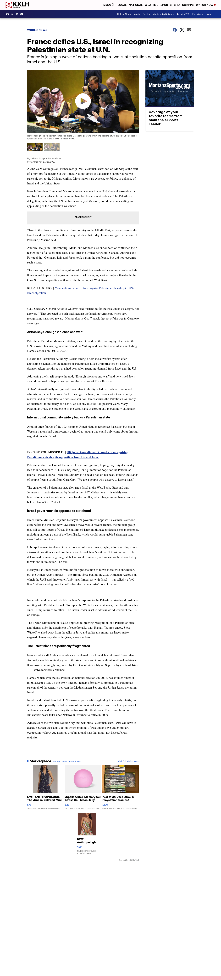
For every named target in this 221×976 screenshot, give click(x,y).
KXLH (18, 14)
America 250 (183, 14)
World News (37, 30)
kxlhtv (8, 14)
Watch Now (205, 4)
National (136, 4)
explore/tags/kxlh (13, 14)
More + (209, 14)
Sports (166, 4)
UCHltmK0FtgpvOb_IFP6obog (22, 14)
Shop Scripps (184, 4)
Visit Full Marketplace (128, 761)
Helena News (124, 14)
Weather (151, 4)
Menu (107, 4)
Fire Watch (197, 14)
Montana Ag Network (163, 14)
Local (122, 4)
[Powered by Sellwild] (134, 860)
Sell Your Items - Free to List (67, 761)
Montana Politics (142, 14)
